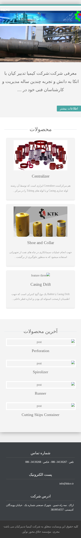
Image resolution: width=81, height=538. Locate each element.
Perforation (40, 351)
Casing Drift (40, 284)
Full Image (40, 342)
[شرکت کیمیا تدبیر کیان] (40, 23)
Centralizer (40, 176)
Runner (40, 393)
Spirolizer (40, 372)
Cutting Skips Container (40, 415)
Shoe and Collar (40, 242)
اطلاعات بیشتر (69, 108)
